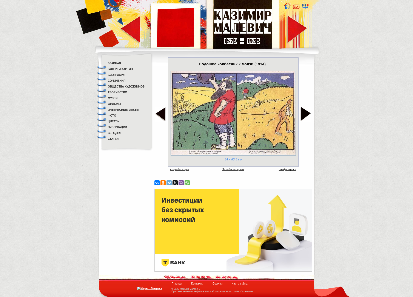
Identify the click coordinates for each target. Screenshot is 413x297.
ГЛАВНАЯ (114, 63)
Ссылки (217, 283)
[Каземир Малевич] (242, 51)
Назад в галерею (233, 169)
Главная (176, 283)
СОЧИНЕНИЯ (116, 80)
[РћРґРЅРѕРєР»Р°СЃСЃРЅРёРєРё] (163, 182)
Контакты (197, 283)
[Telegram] (169, 182)
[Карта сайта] (305, 8)
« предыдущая (179, 169)
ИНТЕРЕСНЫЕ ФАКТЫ (123, 109)
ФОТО (112, 115)
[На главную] (287, 8)
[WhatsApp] (187, 182)
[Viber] (181, 182)
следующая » (287, 169)
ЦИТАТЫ (114, 121)
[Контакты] (296, 8)
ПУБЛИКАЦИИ (117, 127)
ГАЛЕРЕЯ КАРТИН (120, 69)
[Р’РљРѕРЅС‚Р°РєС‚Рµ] (157, 182)
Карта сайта (239, 283)
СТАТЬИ (113, 138)
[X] (175, 182)
